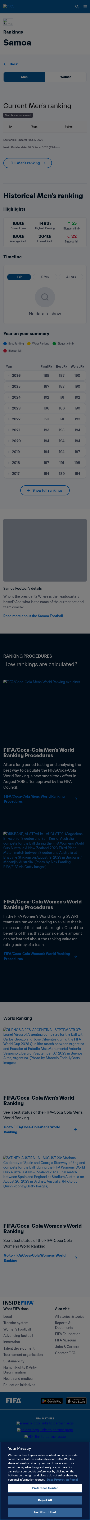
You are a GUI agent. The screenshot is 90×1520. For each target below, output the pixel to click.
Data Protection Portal (62, 1479)
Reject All (45, 1500)
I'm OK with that (45, 1512)
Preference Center (45, 1488)
